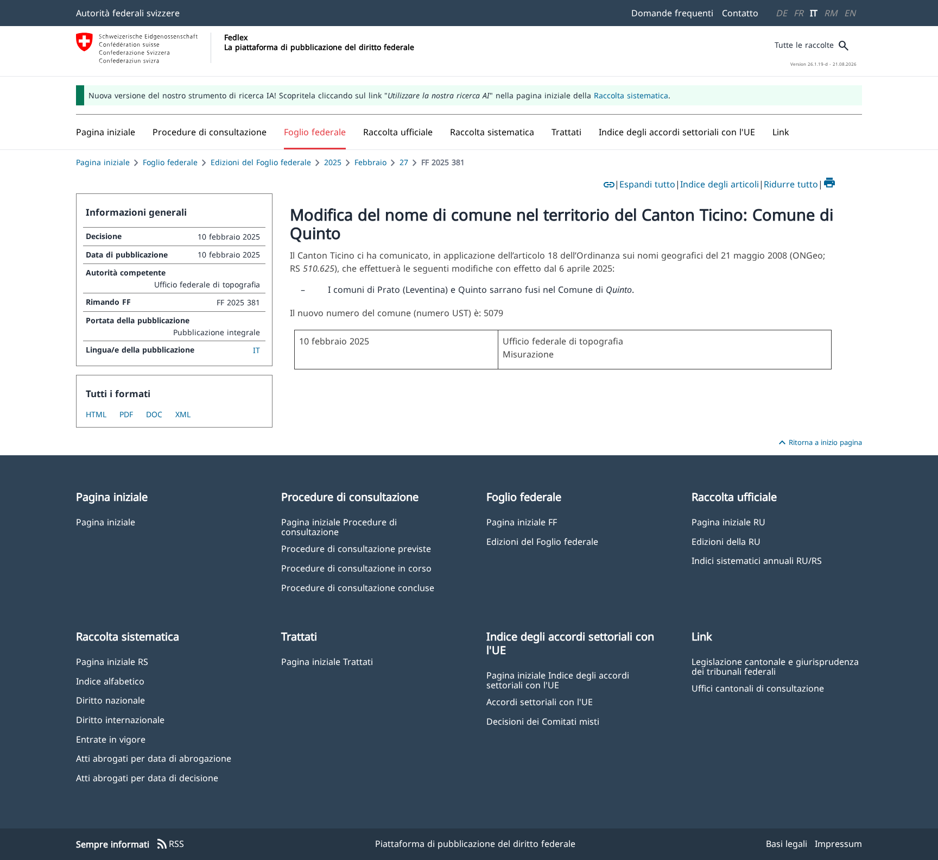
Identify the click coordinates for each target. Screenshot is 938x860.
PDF (126, 414)
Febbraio (370, 162)
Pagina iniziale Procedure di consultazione (339, 526)
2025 (332, 162)
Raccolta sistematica (631, 95)
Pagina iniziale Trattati (327, 661)
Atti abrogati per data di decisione (147, 777)
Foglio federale (170, 162)
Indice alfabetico (110, 681)
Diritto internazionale (120, 719)
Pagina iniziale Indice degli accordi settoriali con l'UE (557, 679)
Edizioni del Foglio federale (261, 162)
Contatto (740, 13)
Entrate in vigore (110, 739)
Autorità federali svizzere (128, 13)
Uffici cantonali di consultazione (758, 688)
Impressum (838, 844)
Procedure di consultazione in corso (356, 568)
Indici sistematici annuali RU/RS (757, 560)
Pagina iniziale (103, 162)
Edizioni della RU (726, 541)
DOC (154, 414)
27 (404, 162)
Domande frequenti (672, 13)
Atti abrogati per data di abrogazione (153, 758)
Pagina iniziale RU (728, 522)
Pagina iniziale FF (521, 522)
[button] (209, 132)
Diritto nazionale (110, 700)
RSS (170, 844)
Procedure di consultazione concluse (357, 587)
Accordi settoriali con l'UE (539, 701)
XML (183, 414)
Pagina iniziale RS (112, 661)
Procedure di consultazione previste (356, 548)
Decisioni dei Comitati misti (542, 721)
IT (813, 13)
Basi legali (786, 844)
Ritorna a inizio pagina (819, 442)
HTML (96, 414)
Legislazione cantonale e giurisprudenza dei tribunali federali (775, 666)
